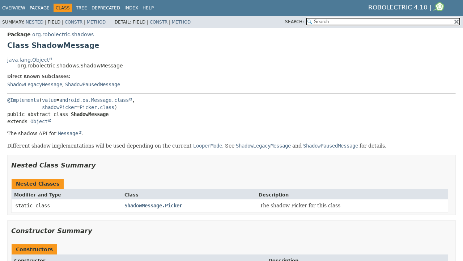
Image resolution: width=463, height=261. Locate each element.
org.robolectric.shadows (63, 34)
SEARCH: (294, 21)
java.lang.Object (28, 60)
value (49, 100)
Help (148, 8)
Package (40, 8)
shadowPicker (59, 107)
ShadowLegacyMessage (34, 84)
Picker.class (97, 107)
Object (39, 121)
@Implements (23, 100)
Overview (13, 8)
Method (96, 22)
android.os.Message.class (94, 100)
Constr (73, 22)
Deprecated (106, 8)
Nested (34, 22)
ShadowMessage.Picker (153, 205)
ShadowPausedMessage (92, 84)
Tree (81, 8)
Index (131, 8)
